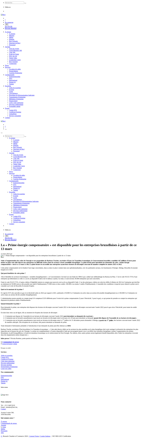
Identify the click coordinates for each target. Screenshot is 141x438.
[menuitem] (6, 26)
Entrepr (6, 375)
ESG (2, 377)
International (5, 379)
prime (15, 344)
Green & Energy (7, 344)
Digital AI (4, 381)
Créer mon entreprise (7, 361)
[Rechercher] (25, 3)
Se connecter (9, 22)
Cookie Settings (45, 436)
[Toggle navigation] (6, 129)
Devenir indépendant (7, 363)
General (34, 436)
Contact (3, 409)
